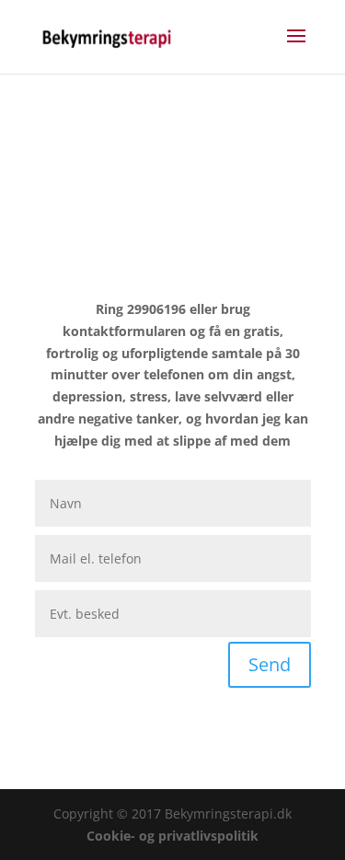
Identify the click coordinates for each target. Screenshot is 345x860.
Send (269, 664)
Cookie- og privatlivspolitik (172, 835)
